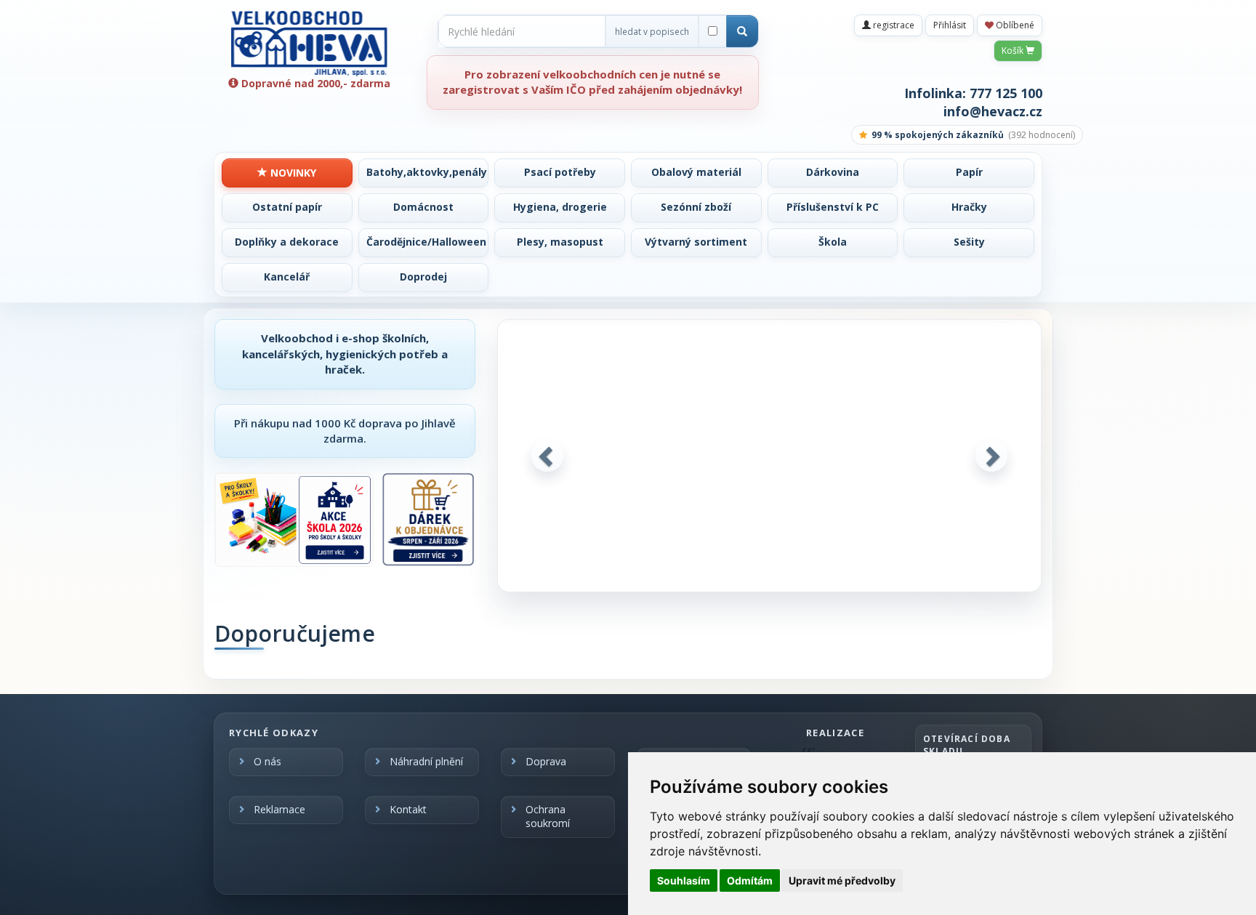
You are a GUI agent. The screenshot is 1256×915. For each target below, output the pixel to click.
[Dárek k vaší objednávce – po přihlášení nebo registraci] (428, 519)
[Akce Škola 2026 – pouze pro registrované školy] (294, 519)
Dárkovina (832, 172)
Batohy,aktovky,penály (426, 172)
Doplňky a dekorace (287, 242)
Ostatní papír (287, 207)
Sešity (969, 242)
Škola (832, 242)
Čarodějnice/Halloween (426, 242)
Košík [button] (1014, 50)
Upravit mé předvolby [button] (842, 880)
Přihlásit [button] (949, 25)
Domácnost (423, 207)
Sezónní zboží (696, 207)
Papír (969, 172)
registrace (892, 25)
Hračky (969, 207)
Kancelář (287, 276)
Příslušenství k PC (832, 207)
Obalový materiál (696, 172)
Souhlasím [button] (683, 880)
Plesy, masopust (560, 242)
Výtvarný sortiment (696, 242)
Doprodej (423, 276)
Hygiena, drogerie (560, 207)
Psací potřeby (560, 172)
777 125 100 (1006, 93)
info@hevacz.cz (992, 111)
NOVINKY (291, 173)
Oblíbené (1014, 25)
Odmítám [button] (750, 880)
